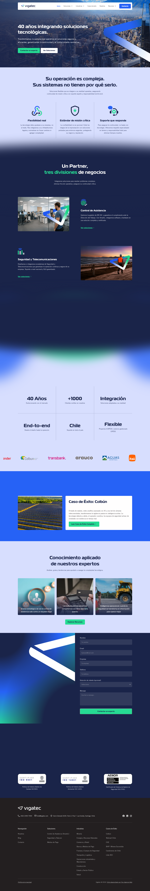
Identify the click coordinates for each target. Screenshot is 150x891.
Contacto (21, 842)
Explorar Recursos (75, 622)
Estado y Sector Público (85, 870)
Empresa (83, 659)
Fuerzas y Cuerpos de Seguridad (88, 851)
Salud (79, 875)
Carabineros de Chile (113, 851)
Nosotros (21, 834)
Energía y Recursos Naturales (87, 838)
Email (82, 648)
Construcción (81, 866)
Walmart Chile (111, 838)
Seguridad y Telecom (54, 838)
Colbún (108, 834)
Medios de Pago (52, 842)
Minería (79, 834)
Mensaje (83, 691)
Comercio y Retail (83, 842)
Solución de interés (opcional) (90, 682)
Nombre (83, 638)
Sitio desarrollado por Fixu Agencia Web (119, 882)
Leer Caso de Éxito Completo (82, 524)
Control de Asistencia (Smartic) (58, 834)
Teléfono (83, 670)
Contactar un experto (28, 50)
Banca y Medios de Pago (85, 846)
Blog (19, 838)
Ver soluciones (87, 228)
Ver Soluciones (49, 50)
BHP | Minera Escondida (114, 846)
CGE (107, 842)
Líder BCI (109, 855)
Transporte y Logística (84, 855)
